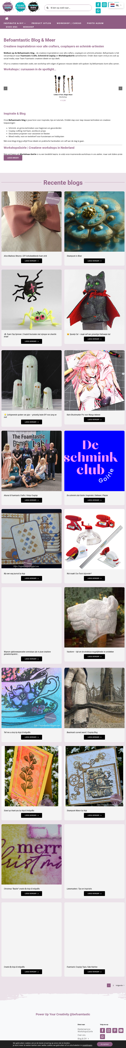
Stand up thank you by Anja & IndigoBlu (19, 810)
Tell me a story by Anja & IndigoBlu (17, 732)
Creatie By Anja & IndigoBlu (14, 967)
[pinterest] (114, 1030)
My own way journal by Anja (14, 573)
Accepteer (105, 1044)
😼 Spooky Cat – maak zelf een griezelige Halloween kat (88, 334)
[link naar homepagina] (7, 18)
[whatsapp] (98, 10)
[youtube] (120, 1030)
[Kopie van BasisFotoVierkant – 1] (31, 825)
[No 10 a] (94, 903)
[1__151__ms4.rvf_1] (94, 270)
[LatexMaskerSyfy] (94, 825)
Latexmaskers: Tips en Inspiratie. (79, 889)
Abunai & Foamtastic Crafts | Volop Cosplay (21, 495)
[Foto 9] (31, 192)
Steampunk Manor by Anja (77, 810)
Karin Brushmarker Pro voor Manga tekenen (83, 415)
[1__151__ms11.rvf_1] (31, 270)
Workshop (63, 97)
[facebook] (98, 4)
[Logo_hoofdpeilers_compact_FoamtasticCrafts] (14, 1024)
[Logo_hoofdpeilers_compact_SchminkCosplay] (38, 1024)
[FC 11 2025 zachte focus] (94, 192)
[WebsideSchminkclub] (94, 431)
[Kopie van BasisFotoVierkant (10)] (31, 903)
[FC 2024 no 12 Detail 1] (31, 668)
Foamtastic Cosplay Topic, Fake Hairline (82, 967)
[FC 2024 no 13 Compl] (94, 747)
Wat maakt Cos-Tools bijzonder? (79, 573)
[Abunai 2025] (31, 431)
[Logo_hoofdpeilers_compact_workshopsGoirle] (63, 1024)
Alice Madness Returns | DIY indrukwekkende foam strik (25, 256)
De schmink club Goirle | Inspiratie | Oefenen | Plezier (87, 495)
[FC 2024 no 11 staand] (31, 747)
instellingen (87, 1045)
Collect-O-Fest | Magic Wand (63, 95)
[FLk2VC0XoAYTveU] (94, 351)
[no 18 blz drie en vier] (31, 510)
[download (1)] (94, 588)
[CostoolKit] (94, 510)
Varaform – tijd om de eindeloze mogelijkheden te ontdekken (90, 652)
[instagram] (104, 4)
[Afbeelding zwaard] (94, 668)
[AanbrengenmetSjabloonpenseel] (31, 588)
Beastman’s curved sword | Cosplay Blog (82, 732)
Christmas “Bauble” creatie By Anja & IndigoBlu (22, 889)
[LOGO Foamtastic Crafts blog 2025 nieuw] (20, 1)
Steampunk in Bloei (74, 256)
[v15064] (31, 351)
